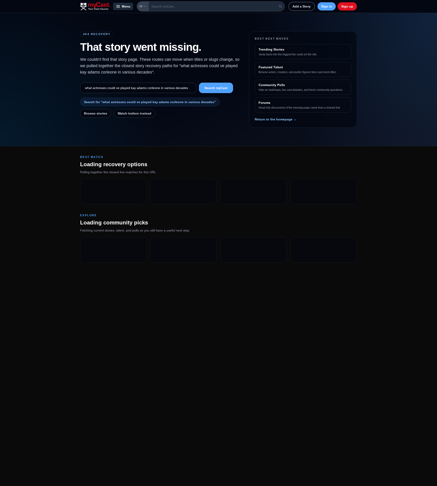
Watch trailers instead (134, 113)
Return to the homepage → (276, 119)
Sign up (347, 6)
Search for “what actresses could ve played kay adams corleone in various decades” (150, 102)
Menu (126, 6)
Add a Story (301, 6)
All (140, 6)
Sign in (326, 6)
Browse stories (95, 113)
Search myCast (216, 88)
